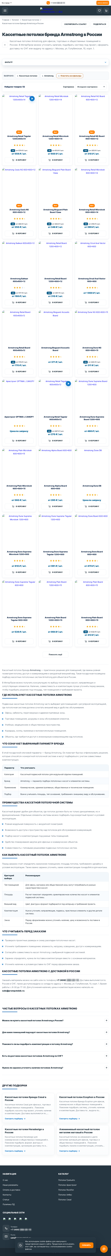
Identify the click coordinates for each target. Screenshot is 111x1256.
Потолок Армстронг (67, 1185)
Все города (6, 3)
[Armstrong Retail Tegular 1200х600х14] (19, 111)
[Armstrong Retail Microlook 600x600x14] (92, 185)
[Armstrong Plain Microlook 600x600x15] (19, 466)
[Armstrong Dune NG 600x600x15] (92, 327)
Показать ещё (55, 654)
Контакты (7, 1195)
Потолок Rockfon (66, 1190)
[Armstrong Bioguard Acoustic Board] (55, 327)
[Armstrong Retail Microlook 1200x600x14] (55, 111)
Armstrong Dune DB (92, 486)
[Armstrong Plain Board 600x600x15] (92, 597)
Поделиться (99, 24)
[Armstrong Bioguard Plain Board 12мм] (55, 185)
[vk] (21, 1219)
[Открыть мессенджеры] (104, 1249)
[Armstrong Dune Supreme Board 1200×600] (92, 396)
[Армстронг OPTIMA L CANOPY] (19, 396)
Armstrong (48, 76)
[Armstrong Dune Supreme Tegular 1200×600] (55, 531)
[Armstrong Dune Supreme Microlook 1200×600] (19, 531)
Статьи (6, 1199)
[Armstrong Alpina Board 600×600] (55, 466)
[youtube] (16, 1219)
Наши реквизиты (10, 1185)
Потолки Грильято (66, 1180)
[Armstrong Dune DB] (92, 466)
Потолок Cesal (64, 1199)
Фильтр (9, 62)
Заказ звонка (102, 3)
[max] (5, 1219)
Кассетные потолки (28, 76)
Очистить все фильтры (71, 76)
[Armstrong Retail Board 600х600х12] (19, 327)
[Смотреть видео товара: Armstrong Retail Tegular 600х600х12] (68, 383)
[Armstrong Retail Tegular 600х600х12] (55, 396)
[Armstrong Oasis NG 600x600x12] (19, 185)
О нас (5, 1180)
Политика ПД (9, 1204)
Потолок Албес (65, 1195)
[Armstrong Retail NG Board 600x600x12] (92, 111)
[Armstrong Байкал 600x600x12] (19, 258)
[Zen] (26, 1219)
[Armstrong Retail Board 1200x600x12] (55, 258)
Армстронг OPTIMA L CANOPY (19, 417)
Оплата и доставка (11, 1190)
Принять (86, 1245)
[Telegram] (10, 1219)
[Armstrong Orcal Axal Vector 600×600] (92, 258)
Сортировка (68, 87)
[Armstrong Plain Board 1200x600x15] (55, 597)
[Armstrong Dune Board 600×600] (92, 531)
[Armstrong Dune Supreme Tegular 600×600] (19, 597)
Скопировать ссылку (75, 24)
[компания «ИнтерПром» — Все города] (52, 10)
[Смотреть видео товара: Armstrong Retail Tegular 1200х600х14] (32, 98)
